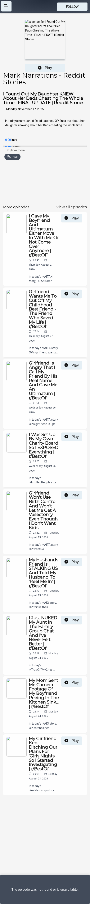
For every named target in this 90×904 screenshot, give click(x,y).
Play (48, 68)
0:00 (8, 139)
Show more (17, 150)
